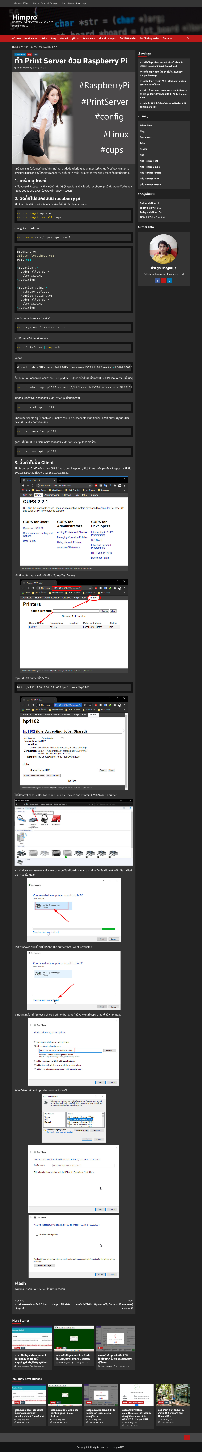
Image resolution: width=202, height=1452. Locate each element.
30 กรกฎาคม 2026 (81, 1363)
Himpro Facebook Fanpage (45, 3)
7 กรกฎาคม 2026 (131, 1425)
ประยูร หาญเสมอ (23, 68)
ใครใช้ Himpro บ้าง (149, 38)
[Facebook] (157, 280)
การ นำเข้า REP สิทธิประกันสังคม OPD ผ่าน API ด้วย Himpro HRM (163, 105)
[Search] (188, 38)
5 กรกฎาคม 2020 (39, 68)
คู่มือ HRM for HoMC (150, 178)
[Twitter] (163, 280)
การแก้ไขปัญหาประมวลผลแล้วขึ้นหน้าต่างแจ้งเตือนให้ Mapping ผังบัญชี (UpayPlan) (30, 1359)
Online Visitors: (149, 203)
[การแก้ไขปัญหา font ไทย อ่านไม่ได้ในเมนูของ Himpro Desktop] (73, 1338)
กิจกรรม (144, 149)
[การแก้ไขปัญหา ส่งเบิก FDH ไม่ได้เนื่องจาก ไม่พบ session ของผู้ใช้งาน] (115, 1338)
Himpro (24, 16)
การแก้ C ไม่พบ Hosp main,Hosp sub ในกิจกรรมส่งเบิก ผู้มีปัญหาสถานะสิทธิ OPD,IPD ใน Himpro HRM (163, 94)
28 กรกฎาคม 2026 (123, 1366)
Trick (36, 54)
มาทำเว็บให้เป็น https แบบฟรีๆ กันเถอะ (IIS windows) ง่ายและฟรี (104, 1304)
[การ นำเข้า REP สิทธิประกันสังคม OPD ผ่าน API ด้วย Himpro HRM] (173, 1395)
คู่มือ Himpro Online (150, 166)
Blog (53, 38)
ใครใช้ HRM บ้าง (128, 38)
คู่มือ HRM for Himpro (150, 172)
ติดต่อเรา (167, 38)
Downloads (89, 38)
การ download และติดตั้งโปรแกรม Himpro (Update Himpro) (42, 1304)
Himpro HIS (118, 1447)
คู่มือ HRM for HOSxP (150, 184)
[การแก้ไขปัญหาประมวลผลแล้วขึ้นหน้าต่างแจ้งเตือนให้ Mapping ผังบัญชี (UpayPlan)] (32, 1338)
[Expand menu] (36, 38)
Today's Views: (148, 207)
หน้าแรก (16, 38)
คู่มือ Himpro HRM (149, 160)
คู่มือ (74, 38)
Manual (64, 38)
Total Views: (147, 216)
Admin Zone (20, 54)
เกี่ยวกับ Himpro (107, 38)
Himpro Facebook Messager (74, 3)
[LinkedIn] (169, 280)
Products (29, 38)
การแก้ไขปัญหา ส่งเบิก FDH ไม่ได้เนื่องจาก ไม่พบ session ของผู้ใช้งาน (115, 1359)
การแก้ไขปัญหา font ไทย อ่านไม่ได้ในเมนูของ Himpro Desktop (73, 1357)
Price (44, 38)
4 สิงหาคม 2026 (38, 1366)
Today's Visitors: (149, 212)
